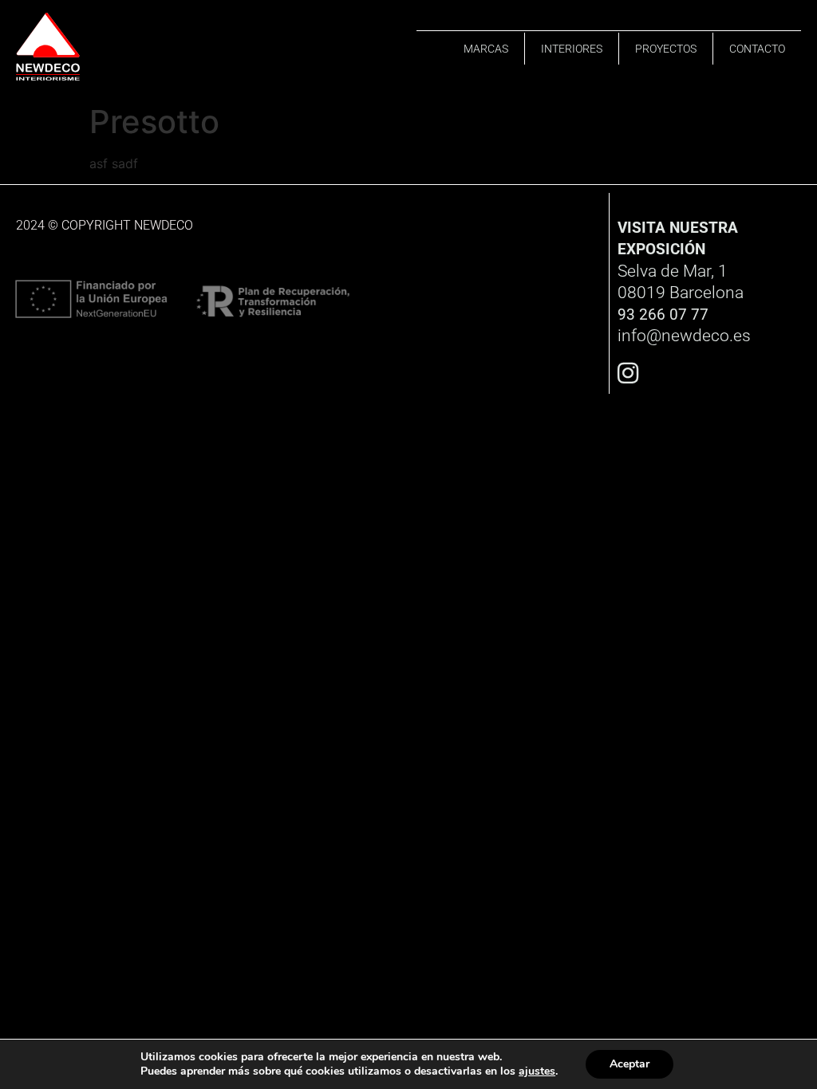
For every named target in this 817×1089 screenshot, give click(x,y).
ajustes (537, 1071)
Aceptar (629, 1063)
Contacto (757, 48)
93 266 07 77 (663, 314)
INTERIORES (571, 48)
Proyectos (666, 48)
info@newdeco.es (684, 335)
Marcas (486, 48)
